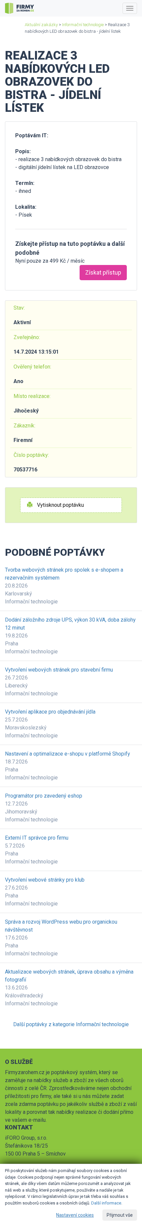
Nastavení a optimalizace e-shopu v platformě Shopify (67, 754)
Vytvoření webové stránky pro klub (45, 880)
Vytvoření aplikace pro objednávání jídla (50, 712)
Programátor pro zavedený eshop (43, 796)
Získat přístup (103, 272)
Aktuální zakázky (41, 24)
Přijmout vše (120, 1215)
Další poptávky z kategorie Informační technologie (71, 1024)
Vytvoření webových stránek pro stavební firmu (59, 670)
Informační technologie (83, 24)
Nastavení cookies (75, 1215)
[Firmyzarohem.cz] (19, 8)
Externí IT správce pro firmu (36, 838)
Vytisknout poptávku (60, 505)
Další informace (106, 1203)
